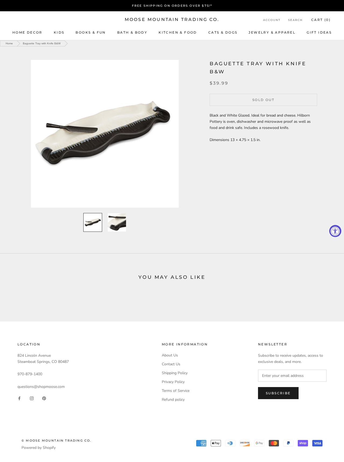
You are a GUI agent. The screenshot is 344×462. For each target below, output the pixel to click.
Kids (59, 32)
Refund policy (173, 399)
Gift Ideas (319, 32)
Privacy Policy (173, 381)
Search (295, 20)
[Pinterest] (44, 398)
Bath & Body (132, 32)
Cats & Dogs (222, 32)
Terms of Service (175, 390)
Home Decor (27, 32)
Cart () (321, 20)
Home (9, 43)
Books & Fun (91, 32)
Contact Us (171, 364)
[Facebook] (19, 398)
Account (272, 20)
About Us (170, 355)
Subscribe (278, 393)
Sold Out (263, 100)
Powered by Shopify (39, 447)
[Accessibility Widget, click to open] (335, 231)
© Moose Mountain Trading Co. (57, 440)
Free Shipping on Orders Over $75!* (172, 6)
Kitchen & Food (178, 32)
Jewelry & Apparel (272, 32)
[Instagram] (32, 398)
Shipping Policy (175, 373)
